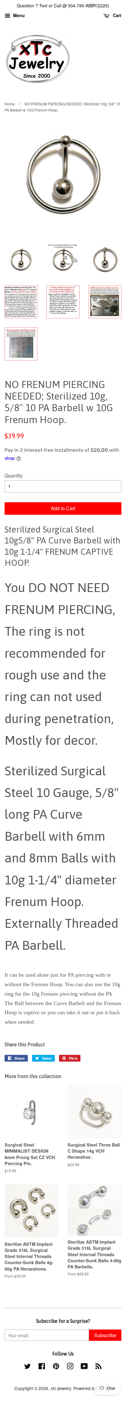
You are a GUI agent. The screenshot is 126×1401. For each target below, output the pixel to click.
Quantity (14, 475)
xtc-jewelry (61, 1388)
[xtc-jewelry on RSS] (98, 1367)
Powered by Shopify (92, 1388)
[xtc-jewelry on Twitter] (27, 1367)
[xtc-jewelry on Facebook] (41, 1367)
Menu (18, 15)
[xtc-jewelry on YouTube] (84, 1367)
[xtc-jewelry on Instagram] (70, 1367)
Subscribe (105, 1335)
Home (10, 103)
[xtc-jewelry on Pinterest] (56, 1367)
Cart (116, 15)
